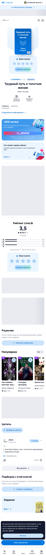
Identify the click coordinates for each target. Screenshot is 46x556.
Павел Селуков (23, 92)
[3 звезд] (23, 63)
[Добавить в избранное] (38, 20)
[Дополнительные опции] (42, 542)
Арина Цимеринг (8, 388)
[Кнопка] (14, 360)
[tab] (5, 106)
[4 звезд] (27, 63)
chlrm (11, 440)
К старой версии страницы (21, 7)
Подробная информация (13, 112)
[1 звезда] (14, 63)
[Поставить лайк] (4, 460)
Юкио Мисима (40, 386)
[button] (23, 41)
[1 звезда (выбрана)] (14, 79)
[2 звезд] (18, 63)
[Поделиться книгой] (42, 20)
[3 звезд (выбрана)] (18, 79)
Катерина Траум (24, 388)
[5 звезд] (31, 63)
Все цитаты (22, 468)
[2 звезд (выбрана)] (16, 79)
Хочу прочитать (21, 542)
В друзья (35, 441)
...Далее (11, 531)
